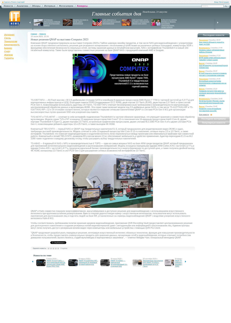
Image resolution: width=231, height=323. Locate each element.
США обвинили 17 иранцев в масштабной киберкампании (111, 22)
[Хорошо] (55, 248)
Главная (34, 34)
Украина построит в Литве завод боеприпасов (80, 22)
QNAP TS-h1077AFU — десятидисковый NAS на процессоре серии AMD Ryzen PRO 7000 (56, 263)
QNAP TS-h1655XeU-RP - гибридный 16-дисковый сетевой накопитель (88, 262)
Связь (7, 38)
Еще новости (204, 115)
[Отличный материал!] (58, 248)
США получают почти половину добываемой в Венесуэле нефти (140, 22)
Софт (7, 51)
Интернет (9, 34)
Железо (8, 54)
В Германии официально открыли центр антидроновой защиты (52, 22)
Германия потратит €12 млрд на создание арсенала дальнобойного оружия (212, 93)
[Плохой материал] (51, 248)
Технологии (10, 41)
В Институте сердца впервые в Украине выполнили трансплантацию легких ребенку (169, 23)
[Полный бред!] (48, 248)
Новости (42, 34)
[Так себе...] (53, 248)
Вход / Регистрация (221, 2)
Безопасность (12, 44)
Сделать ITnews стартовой (14, 2)
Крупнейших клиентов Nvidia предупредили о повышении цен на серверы (212, 83)
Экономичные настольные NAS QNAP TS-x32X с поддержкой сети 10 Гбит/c (153, 263)
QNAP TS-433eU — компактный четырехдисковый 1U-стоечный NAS (119, 263)
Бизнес (8, 48)
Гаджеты (9, 58)
